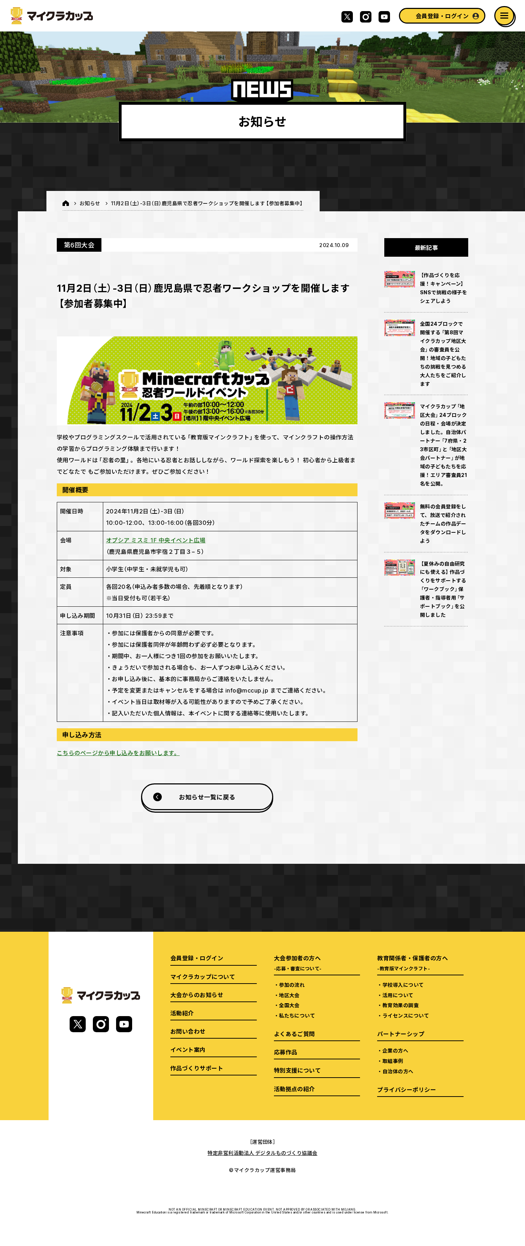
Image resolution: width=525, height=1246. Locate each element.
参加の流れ (292, 984)
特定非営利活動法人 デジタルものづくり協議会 (263, 1152)
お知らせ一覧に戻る (207, 796)
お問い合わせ (188, 1031)
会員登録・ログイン (442, 15)
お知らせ (90, 203)
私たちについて (297, 1015)
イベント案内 (188, 1049)
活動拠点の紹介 (294, 1088)
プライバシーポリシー (406, 1089)
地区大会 (289, 995)
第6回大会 (79, 245)
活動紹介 (182, 1013)
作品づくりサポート (196, 1068)
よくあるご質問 (294, 1033)
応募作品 (286, 1052)
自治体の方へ (398, 1071)
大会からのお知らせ (196, 994)
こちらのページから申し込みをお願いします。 (118, 752)
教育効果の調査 (400, 1005)
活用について (398, 995)
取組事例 (392, 1060)
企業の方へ (395, 1050)
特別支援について (297, 1070)
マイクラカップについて (202, 976)
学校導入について (403, 984)
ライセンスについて (405, 1015)
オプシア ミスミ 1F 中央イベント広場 (156, 540)
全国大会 (289, 1005)
